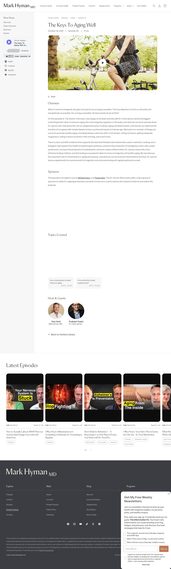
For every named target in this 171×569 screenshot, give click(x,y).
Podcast (9, 494)
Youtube (11, 66)
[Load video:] (102, 62)
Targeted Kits (92, 504)
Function (49, 499)
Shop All (90, 494)
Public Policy (51, 509)
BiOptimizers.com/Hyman (58, 229)
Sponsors (7, 29)
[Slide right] (91, 450)
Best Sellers (91, 509)
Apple (10, 61)
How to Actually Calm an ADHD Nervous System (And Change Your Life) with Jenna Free (24, 434)
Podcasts (64, 18)
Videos (73, 18)
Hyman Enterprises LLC (18, 555)
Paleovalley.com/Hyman (94, 226)
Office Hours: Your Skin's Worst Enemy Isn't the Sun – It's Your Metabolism (140, 433)
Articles (9, 499)
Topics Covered (9, 26)
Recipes (9, 504)
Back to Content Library (63, 334)
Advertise (50, 515)
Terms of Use (119, 555)
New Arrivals (91, 515)
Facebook (12, 75)
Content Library (53, 18)
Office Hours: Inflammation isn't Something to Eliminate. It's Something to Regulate (63, 434)
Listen (43, 563)
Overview (7, 22)
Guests (6, 33)
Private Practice (52, 504)
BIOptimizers (84, 178)
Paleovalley (100, 178)
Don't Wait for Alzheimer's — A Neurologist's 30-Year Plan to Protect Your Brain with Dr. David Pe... (100, 434)
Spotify (11, 70)
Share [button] (53, 96)
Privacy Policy (146, 564)
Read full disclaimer (46, 550)
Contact (9, 515)
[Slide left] (80, 450)
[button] (118, 6)
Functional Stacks (93, 499)
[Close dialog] (168, 494)
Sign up (163, 549)
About (48, 494)
